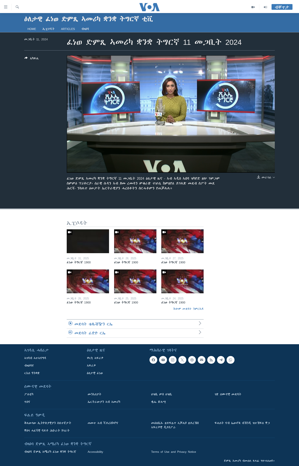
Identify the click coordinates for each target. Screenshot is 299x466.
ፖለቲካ (28, 394)
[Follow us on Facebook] (153, 360)
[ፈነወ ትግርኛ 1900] (88, 241)
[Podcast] (192, 360)
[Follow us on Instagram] (173, 360)
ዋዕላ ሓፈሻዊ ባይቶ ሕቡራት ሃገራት (47, 430)
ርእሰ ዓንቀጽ (32, 373)
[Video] (253, 7)
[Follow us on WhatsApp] (230, 360)
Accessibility (95, 452)
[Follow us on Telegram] (221, 360)
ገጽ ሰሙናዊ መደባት (228, 394)
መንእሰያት (94, 394)
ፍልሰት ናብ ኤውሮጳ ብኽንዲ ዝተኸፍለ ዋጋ (242, 423)
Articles (68, 29)
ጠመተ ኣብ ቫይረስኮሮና (103, 423)
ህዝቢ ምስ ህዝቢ (161, 394)
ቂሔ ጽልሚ (158, 402)
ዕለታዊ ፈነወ (95, 373)
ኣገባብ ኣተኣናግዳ (35, 358)
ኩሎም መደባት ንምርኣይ (189, 308)
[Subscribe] (201, 360)
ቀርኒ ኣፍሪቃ (95, 358)
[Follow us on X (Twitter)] (182, 360)
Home (31, 29)
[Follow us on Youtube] (163, 360)
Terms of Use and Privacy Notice (173, 452)
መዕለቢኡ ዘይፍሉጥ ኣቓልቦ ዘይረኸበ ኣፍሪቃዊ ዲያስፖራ (175, 425)
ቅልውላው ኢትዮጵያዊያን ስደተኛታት (47, 423)
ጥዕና (27, 402)
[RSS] (211, 360)
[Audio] (265, 7)
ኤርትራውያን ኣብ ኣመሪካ (104, 402)
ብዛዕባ (85, 29)
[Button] (31, 59)
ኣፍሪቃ (91, 365)
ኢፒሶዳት (49, 29)
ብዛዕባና (29, 365)
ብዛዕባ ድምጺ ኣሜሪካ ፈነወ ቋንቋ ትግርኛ (50, 452)
